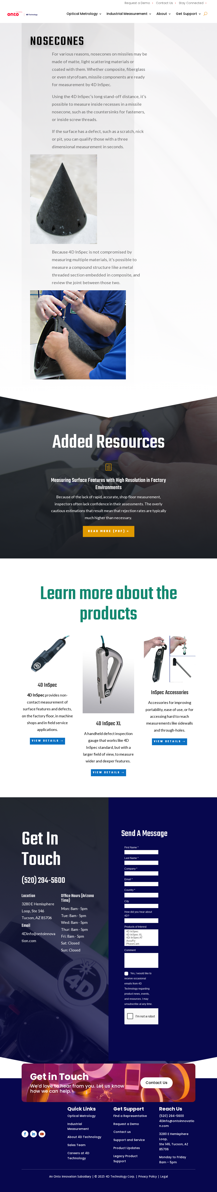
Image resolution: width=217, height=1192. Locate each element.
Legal (164, 1176)
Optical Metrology (82, 13)
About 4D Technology (84, 1137)
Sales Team (76, 1145)
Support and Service (129, 1140)
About (161, 13)
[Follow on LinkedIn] (33, 1134)
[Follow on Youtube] (42, 1134)
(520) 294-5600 (171, 1116)
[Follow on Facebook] (25, 1134)
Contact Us (164, 3)
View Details (45, 741)
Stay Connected (191, 3)
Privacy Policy (147, 1176)
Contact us (122, 1132)
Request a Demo (137, 3)
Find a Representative (130, 1116)
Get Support (186, 13)
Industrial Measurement (127, 13)
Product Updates (126, 1148)
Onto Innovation (65, 1176)
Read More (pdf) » (108, 531)
